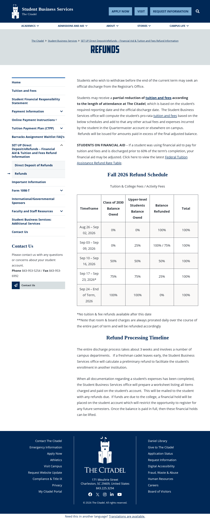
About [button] (110, 25)
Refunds (21, 174)
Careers (153, 485)
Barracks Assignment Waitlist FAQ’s (38, 137)
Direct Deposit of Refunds (34, 165)
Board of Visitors (159, 491)
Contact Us (20, 232)
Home (16, 82)
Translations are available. (127, 516)
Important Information (29, 182)
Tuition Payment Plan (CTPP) (33, 128)
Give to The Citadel (161, 447)
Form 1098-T (21, 190)
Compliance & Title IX (47, 479)
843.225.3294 (105, 488)
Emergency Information (46, 447)
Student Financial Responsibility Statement (36, 101)
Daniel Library (157, 441)
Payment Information (28, 111)
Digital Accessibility (161, 466)
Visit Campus (53, 466)
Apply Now (120, 11)
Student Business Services (47, 9)
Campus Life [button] (177, 25)
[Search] (198, 11)
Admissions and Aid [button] (71, 25)
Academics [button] (28, 25)
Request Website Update (45, 473)
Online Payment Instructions (33, 120)
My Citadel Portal (50, 491)
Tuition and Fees (24, 91)
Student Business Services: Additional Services (31, 221)
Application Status (160, 453)
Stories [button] (142, 25)
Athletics (56, 460)
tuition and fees (158, 97)
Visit (141, 11)
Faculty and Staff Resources (32, 211)
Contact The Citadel (48, 441)
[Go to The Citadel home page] (15, 11)
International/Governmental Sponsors (33, 201)
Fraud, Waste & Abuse (163, 473)
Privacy (57, 485)
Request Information (171, 11)
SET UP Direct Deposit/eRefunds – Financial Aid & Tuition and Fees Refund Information (34, 151)
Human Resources (160, 479)
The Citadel (98, 502)
